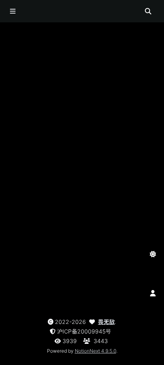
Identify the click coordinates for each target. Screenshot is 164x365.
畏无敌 (106, 321)
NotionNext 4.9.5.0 (95, 351)
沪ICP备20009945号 (84, 331)
